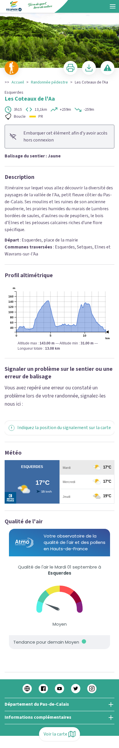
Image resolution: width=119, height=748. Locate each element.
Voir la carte (55, 734)
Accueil (18, 82)
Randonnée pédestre (49, 82)
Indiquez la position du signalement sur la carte (64, 427)
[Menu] (112, 6)
